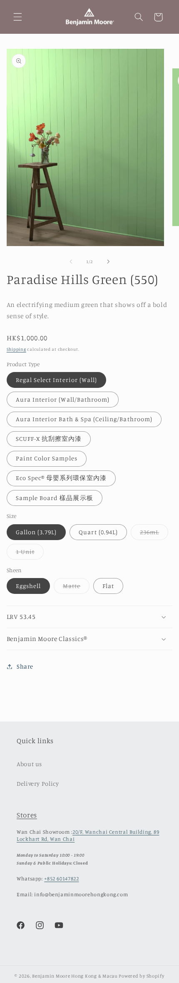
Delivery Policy (38, 783)
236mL (154, 534)
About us (29, 763)
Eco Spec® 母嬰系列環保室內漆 (61, 477)
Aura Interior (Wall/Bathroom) (62, 399)
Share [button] (25, 666)
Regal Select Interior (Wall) (56, 379)
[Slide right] (108, 261)
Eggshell (28, 585)
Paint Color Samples (46, 458)
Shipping (16, 349)
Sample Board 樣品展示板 (54, 497)
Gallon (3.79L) (36, 531)
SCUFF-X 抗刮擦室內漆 (49, 438)
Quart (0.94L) (98, 531)
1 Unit (30, 554)
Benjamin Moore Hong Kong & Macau (75, 976)
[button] (17, 17)
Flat (108, 585)
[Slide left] (71, 261)
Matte (76, 588)
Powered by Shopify (141, 976)
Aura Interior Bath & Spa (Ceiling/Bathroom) (84, 418)
